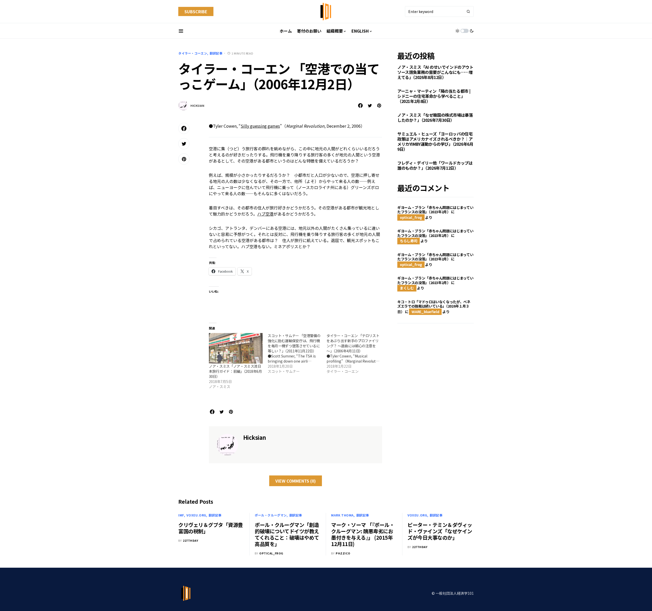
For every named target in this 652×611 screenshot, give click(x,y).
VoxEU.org (196, 515)
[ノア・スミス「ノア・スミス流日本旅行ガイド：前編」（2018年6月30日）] (236, 348)
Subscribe (195, 11)
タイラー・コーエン (192, 53)
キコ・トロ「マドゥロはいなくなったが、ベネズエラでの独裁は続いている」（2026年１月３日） (433, 306)
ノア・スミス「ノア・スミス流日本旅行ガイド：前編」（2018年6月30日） (235, 371)
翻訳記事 (216, 53)
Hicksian (197, 105)
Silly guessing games (260, 126)
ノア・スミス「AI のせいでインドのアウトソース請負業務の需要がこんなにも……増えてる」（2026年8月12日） (435, 72)
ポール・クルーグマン (271, 515)
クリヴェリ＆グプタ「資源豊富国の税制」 (210, 528)
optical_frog (411, 217)
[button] (181, 31)
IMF (181, 515)
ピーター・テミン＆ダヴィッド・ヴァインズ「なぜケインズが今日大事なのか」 (440, 531)
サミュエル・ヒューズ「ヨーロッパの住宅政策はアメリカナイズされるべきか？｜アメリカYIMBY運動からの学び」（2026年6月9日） (435, 141)
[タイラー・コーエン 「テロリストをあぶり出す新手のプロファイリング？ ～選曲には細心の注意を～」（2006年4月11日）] (356, 353)
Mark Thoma (342, 515)
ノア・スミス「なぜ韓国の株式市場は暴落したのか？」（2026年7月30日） (435, 118)
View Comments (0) (295, 481)
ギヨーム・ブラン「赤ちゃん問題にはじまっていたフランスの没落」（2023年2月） (435, 210)
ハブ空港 (265, 214)
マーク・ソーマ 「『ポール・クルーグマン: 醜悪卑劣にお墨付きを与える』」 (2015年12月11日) (362, 534)
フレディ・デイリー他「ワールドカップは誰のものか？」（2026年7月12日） (434, 166)
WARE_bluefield (425, 311)
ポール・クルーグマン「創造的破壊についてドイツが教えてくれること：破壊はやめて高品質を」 (287, 534)
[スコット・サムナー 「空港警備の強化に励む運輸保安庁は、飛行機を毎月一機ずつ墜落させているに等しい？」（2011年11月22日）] (297, 353)
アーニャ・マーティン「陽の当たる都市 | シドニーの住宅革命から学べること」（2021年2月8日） (433, 96)
